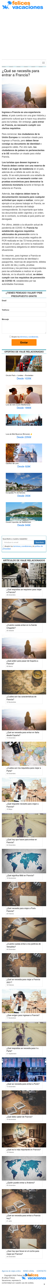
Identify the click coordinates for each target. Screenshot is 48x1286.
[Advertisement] (24, 34)
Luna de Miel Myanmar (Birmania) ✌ (19, 434)
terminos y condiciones (22, 546)
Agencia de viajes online (11, 1271)
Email (4, 300)
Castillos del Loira (12, 463)
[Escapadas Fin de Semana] (24, 486)
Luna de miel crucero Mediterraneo (18, 404)
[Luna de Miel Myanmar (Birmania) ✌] (24, 419)
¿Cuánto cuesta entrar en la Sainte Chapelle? (22, 626)
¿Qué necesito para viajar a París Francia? (21, 910)
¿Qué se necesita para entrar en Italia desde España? (23, 734)
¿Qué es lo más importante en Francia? (24, 1149)
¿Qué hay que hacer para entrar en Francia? (22, 841)
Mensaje (5, 319)
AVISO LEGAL (28, 1271)
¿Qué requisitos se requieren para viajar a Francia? (24, 591)
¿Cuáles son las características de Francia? (21, 698)
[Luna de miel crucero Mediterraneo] (24, 395)
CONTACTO (41, 1271)
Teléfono (5, 310)
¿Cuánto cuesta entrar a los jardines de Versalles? (24, 945)
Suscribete (40, 542)
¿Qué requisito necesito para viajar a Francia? (23, 805)
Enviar (24, 342)
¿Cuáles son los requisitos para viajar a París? (24, 769)
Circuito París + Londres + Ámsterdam (19, 375)
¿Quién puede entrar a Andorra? (21, 1182)
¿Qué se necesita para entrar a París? (23, 1083)
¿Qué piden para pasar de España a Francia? (22, 662)
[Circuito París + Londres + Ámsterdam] (24, 363)
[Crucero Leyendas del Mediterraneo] (24, 515)
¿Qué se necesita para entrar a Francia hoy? (23, 1217)
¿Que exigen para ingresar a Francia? (23, 1015)
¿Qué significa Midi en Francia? (20, 875)
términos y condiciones (29, 336)
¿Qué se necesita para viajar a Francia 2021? (23, 981)
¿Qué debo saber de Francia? (19, 1116)
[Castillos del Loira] (24, 455)
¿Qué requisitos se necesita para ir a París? (22, 1049)
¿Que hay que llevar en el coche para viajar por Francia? (23, 1252)
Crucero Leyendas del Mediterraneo (18, 522)
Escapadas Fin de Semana (15, 492)
